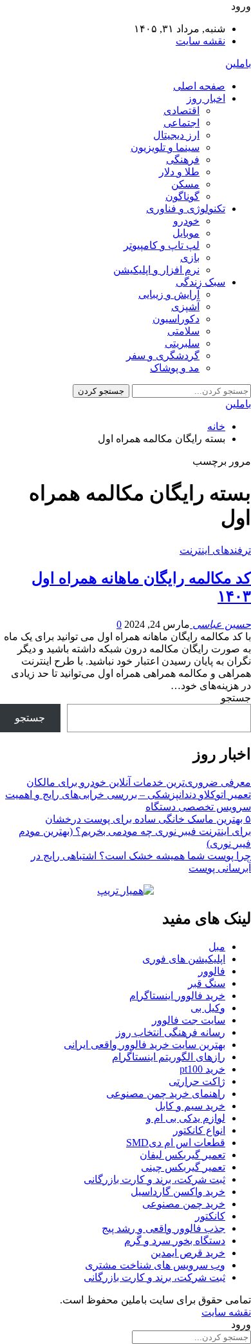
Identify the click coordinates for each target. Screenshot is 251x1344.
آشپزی (185, 306)
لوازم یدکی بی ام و (185, 1118)
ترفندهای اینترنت (215, 550)
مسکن (185, 184)
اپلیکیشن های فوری (183, 958)
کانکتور (210, 1216)
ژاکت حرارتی (197, 1081)
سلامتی (183, 331)
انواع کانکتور (199, 1130)
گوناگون (182, 196)
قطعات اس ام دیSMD (175, 1142)
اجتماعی (181, 122)
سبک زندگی (200, 282)
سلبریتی (182, 343)
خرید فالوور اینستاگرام (177, 995)
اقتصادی (181, 110)
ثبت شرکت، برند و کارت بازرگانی (154, 1179)
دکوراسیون (176, 318)
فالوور (211, 971)
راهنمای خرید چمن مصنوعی (165, 1093)
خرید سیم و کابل (190, 1105)
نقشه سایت (200, 40)
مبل (217, 946)
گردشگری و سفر (163, 355)
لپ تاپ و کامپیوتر (162, 245)
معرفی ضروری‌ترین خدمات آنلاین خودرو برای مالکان (138, 782)
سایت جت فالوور (188, 1020)
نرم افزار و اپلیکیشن (156, 269)
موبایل (186, 233)
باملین (238, 63)
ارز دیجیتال (176, 135)
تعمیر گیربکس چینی (183, 1167)
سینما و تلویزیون (165, 147)
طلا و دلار (179, 171)
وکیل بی (208, 1007)
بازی (190, 257)
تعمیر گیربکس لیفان (182, 1154)
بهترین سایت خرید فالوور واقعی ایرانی (144, 1044)
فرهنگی (183, 159)
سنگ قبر (206, 983)
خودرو (186, 220)
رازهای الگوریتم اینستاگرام (168, 1056)
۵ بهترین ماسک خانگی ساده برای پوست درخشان (148, 818)
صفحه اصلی (199, 86)
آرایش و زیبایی (169, 294)
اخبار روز (206, 98)
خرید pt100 (202, 1069)
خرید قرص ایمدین (188, 1252)
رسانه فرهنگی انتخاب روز (170, 1032)
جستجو (236, 697)
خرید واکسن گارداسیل (178, 1191)
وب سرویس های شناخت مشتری (155, 1265)
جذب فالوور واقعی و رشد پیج (163, 1228)
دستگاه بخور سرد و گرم (174, 1240)
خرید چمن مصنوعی (183, 1203)
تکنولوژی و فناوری (185, 208)
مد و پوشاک (175, 367)
